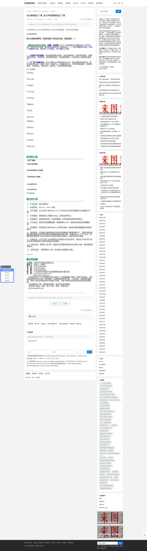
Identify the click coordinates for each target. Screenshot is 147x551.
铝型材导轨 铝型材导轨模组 (108, 141)
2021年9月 (102, 297)
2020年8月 (102, 337)
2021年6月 (102, 306)
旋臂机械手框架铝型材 (106, 433)
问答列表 (37, 377)
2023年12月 (102, 217)
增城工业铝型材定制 (105, 419)
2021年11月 (102, 291)
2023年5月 (102, 239)
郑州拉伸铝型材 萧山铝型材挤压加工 (109, 90)
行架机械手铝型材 (104, 468)
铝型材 (116, 477)
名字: (29, 352)
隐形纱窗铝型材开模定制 (106, 485)
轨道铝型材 (115, 471)
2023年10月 (102, 223)
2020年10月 (102, 330)
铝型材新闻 (99, 3)
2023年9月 (102, 226)
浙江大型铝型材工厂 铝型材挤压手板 (109, 79)
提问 (33, 377)
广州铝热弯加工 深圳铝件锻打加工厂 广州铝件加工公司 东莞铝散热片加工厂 (110, 192)
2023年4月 (102, 242)
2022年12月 (102, 251)
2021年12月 (102, 288)
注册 (118, 3)
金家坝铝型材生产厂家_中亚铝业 (109, 121)
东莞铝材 (102, 204)
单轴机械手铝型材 (104, 408)
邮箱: (54, 352)
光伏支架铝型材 (104, 403)
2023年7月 (102, 233)
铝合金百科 (102, 370)
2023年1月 (102, 248)
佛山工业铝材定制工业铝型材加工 (109, 397)
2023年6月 (102, 236)
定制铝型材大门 (104, 425)
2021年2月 (102, 318)
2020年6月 (102, 343)
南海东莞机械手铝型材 (106, 417)
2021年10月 (102, 294)
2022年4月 (102, 275)
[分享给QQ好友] (89, 19)
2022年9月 (102, 260)
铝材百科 (53, 11)
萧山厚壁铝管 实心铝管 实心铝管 (109, 138)
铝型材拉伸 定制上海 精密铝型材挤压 (109, 82)
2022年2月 (102, 282)
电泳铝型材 (103, 457)
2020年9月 (102, 334)
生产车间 (83, 3)
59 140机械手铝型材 (105, 383)
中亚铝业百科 (31, 545)
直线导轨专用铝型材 (105, 463)
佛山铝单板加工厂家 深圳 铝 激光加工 (110, 400)
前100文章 (28, 377)
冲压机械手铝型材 (104, 405)
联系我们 (90, 3)
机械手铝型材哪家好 (105, 442)
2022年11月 (102, 254)
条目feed (101, 501)
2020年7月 (102, 340)
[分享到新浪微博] (84, 19)
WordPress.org (103, 507)
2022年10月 (102, 257)
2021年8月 (102, 300)
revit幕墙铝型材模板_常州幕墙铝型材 (110, 201)
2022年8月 (102, 263)
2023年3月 (102, 245)
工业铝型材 (102, 364)
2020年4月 (102, 349)
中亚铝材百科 (29, 3)
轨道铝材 (102, 474)
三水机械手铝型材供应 (106, 386)
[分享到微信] (86, 19)
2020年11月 (102, 327)
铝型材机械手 (103, 483)
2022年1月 (102, 285)
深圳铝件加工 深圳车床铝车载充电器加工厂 (109, 454)
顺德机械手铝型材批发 (106, 488)
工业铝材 (51, 3)
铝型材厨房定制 (104, 480)
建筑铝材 (60, 3)
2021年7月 (102, 303)
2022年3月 (102, 278)
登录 (114, 3)
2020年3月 (102, 352)
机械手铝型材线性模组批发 (107, 447)
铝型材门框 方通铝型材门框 (108, 119)
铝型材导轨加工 (115, 480)
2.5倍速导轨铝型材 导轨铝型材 (109, 116)
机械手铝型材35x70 (105, 436)
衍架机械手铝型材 (104, 471)
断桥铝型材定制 (104, 431)
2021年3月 (102, 315)
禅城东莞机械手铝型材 (106, 466)
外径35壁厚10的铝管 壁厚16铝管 (109, 188)
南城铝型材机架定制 (105, 414)
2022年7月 (102, 266)
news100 (41, 545)
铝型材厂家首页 (42, 3)
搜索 (118, 11)
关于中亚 (75, 3)
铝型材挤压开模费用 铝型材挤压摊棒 (110, 135)
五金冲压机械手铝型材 (106, 391)
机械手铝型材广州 (104, 445)
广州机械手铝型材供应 (106, 428)
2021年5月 (102, 309)
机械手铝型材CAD (105, 439)
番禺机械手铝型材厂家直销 (107, 460)
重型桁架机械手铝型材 (106, 477)
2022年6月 (102, 269)
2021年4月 (102, 312)
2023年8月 (102, 229)
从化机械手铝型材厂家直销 (107, 394)
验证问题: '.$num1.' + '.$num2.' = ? (37, 358)
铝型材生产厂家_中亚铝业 (107, 128)
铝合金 (101, 367)
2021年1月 (102, 321)
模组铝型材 (103, 450)
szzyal (31, 19)
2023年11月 (102, 220)
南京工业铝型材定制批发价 (107, 411)
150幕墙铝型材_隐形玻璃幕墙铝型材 (110, 146)
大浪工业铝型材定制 (105, 422)
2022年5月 (102, 272)
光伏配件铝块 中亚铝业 (106, 185)
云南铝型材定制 (104, 389)
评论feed (101, 504)
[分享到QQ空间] (92, 19)
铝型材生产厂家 (36, 11)
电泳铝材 (110, 457)
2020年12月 (102, 324)
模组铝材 (110, 450)
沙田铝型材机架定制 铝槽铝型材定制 (110, 143)
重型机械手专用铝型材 (113, 474)
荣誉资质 (68, 3)
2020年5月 (102, 346)
